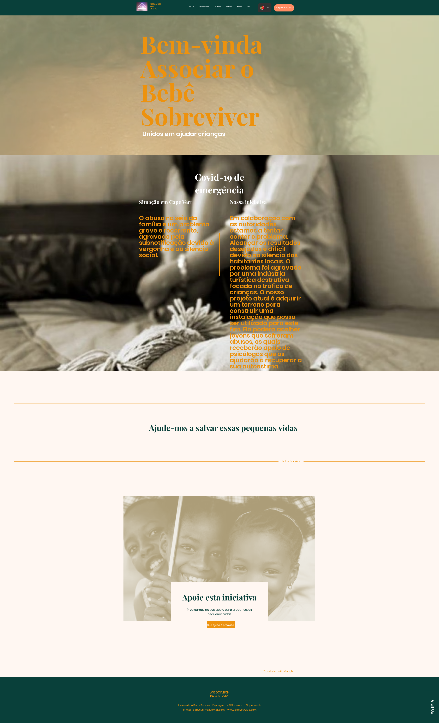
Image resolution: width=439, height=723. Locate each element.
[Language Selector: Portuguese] (264, 7)
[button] (432, 706)
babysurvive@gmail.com (209, 710)
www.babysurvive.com (242, 710)
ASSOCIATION (155, 4)
